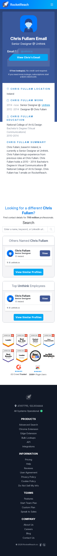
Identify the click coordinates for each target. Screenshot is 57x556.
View (45, 253)
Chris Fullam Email (28, 38)
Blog (28, 533)
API (28, 442)
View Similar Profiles (28, 272)
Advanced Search (28, 424)
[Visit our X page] (44, 544)
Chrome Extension (28, 429)
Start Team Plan (28, 502)
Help (28, 463)
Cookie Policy (28, 481)
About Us (28, 524)
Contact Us (29, 537)
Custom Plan (28, 507)
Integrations (28, 446)
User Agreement (28, 472)
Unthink (40, 43)
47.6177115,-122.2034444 (30, 405)
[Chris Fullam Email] (28, 23)
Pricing (28, 459)
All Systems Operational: (27, 411)
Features (28, 498)
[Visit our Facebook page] (40, 544)
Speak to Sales (28, 511)
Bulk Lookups (28, 437)
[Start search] (51, 229)
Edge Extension (28, 433)
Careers (28, 529)
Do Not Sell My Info (28, 485)
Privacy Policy (28, 476)
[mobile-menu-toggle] (52, 4)
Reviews (28, 468)
